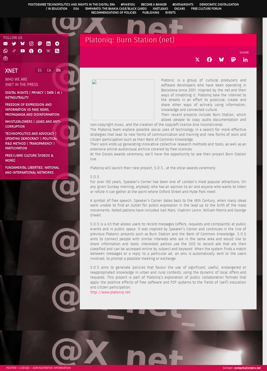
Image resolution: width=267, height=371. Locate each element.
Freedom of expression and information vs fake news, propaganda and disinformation (32, 109)
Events (170, 12)
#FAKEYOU (128, 4)
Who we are (16, 79)
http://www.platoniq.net (110, 292)
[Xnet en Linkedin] (48, 44)
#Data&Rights (183, 4)
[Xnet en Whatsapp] (5, 51)
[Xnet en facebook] (40, 51)
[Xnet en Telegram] (57, 44)
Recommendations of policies (113, 12)
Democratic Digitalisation (219, 4)
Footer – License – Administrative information (38, 368)
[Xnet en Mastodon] (40, 44)
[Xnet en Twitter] (14, 44)
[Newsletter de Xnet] (5, 58)
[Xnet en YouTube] (23, 51)
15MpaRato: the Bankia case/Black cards (116, 8)
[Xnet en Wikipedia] (48, 51)
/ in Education (56, 8)
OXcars (179, 8)
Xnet (11, 71)
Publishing (150, 12)
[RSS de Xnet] (57, 51)
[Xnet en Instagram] (31, 44)
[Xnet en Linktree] (14, 51)
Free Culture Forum (206, 8)
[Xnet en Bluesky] (23, 44)
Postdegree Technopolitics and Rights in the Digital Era (71, 4)
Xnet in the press (21, 85)
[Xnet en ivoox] (31, 51)
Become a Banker (154, 4)
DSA (76, 8)
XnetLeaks (160, 8)
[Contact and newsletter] (5, 44)
